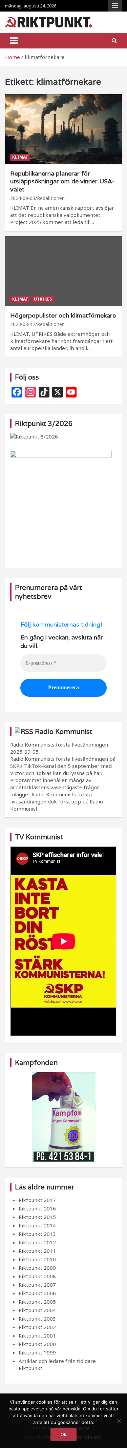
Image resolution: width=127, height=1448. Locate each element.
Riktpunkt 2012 (37, 1242)
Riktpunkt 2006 (37, 1293)
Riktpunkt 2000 (37, 1344)
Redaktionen (51, 198)
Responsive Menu (115, 6)
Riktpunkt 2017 (37, 1200)
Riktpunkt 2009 (37, 1267)
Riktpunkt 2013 (37, 1233)
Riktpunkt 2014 (37, 1225)
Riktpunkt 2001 (37, 1335)
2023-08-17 (22, 324)
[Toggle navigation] (14, 40)
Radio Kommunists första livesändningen (59, 744)
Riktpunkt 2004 (37, 1310)
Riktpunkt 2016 (37, 1208)
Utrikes (43, 299)
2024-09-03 (22, 198)
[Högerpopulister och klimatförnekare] (63, 271)
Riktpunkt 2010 (37, 1259)
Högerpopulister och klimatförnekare (63, 315)
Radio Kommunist (63, 731)
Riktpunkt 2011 (37, 1250)
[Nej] (118, 1421)
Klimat (20, 157)
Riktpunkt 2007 (37, 1284)
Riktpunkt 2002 (37, 1327)
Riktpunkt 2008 (37, 1276)
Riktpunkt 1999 (37, 1352)
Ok (63, 1434)
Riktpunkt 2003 (37, 1318)
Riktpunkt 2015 (37, 1217)
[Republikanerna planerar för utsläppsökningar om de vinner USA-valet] (63, 129)
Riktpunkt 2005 (37, 1301)
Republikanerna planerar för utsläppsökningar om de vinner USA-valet (62, 181)
